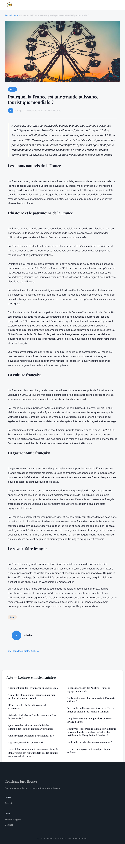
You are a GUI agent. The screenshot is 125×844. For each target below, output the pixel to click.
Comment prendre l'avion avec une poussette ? (33, 687)
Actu (16, 15)
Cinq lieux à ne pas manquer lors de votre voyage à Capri (89, 720)
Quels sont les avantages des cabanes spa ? (31, 735)
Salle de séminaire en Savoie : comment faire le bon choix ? (32, 717)
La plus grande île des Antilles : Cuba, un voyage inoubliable (88, 689)
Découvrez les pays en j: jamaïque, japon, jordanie (88, 751)
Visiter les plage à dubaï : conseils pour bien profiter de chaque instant (31, 696)
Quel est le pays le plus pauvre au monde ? (89, 742)
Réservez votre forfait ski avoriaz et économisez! (27, 706)
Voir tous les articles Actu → (23, 651)
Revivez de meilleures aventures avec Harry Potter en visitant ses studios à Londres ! (90, 710)
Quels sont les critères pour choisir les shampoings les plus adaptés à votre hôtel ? (31, 727)
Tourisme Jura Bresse (21, 781)
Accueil (8, 15)
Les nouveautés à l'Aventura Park (26, 742)
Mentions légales (13, 819)
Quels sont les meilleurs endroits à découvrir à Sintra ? (91, 700)
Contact (9, 824)
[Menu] (117, 4)
